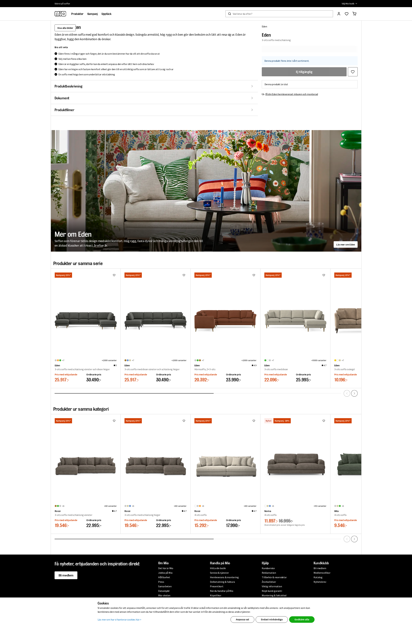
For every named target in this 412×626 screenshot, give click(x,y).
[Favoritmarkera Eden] (353, 71)
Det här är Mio (165, 568)
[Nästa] (354, 393)
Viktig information (272, 586)
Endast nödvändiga (271, 619)
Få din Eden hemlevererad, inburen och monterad (291, 94)
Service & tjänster (219, 572)
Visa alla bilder (65, 27)
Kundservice (268, 568)
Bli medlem (65, 575)
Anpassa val (242, 619)
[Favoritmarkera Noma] (323, 420)
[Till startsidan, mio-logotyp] (60, 13)
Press (161, 581)
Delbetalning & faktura (222, 581)
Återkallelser (269, 581)
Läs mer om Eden (345, 244)
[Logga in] (339, 14)
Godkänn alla (301, 619)
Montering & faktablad (274, 595)
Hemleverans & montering (224, 577)
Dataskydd (163, 590)
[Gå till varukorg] (354, 14)
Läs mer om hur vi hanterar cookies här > (119, 619)
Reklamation (269, 572)
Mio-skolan (164, 595)
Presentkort (216, 586)
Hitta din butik (218, 568)
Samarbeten (165, 586)
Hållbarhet (164, 577)
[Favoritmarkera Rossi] (114, 420)
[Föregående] (347, 393)
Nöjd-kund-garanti (272, 590)
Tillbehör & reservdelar (274, 577)
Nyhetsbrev (320, 581)
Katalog (318, 577)
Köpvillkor (215, 595)
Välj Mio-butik (348, 3)
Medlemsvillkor (322, 572)
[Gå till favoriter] (346, 14)
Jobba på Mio (165, 572)
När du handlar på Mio (221, 590)
